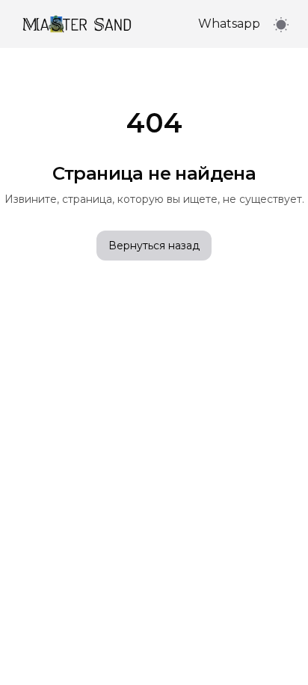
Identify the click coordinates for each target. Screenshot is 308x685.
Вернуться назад (154, 245)
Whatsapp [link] (229, 23)
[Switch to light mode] (281, 24)
